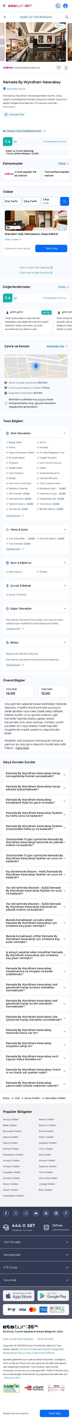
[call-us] (59, 6)
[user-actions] (66, 6)
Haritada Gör (55, 346)
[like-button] (59, 68)
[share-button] (66, 68)
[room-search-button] (64, 201)
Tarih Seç (51, 248)
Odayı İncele (11, 239)
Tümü (62, 163)
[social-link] (6, 1213)
